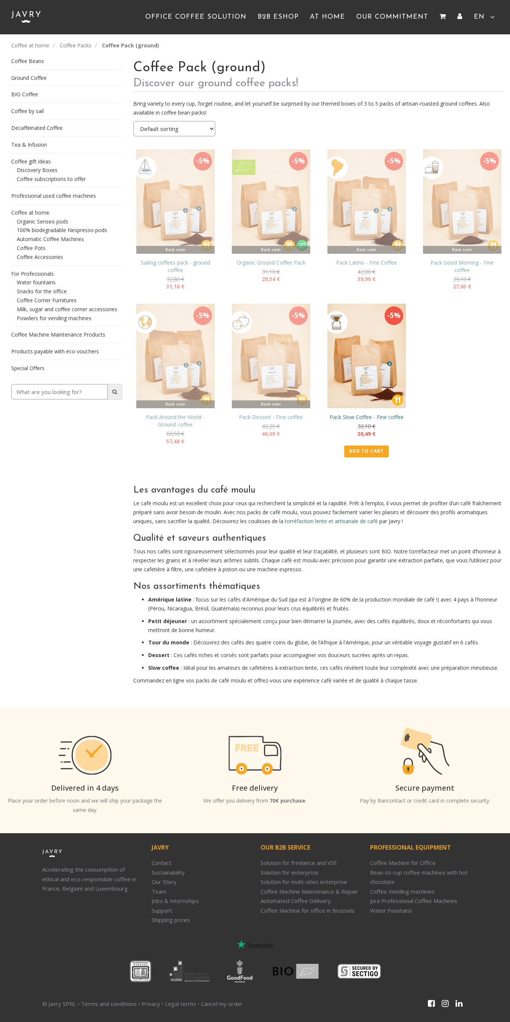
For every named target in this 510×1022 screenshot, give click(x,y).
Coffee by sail (27, 111)
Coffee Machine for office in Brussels (308, 910)
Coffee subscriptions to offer (51, 178)
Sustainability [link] (168, 872)
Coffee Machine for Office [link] (403, 862)
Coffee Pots (31, 247)
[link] (443, 17)
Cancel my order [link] (222, 1003)
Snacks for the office (42, 291)
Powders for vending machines (54, 318)
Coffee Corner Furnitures (47, 300)
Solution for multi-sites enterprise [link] (304, 881)
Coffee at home (30, 45)
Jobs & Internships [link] (175, 900)
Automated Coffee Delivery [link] (296, 900)
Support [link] (162, 910)
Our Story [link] (164, 881)
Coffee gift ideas (31, 161)
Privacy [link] (151, 1003)
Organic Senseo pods (42, 221)
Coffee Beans (27, 61)
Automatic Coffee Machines (50, 239)
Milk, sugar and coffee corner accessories (67, 309)
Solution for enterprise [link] (289, 872)
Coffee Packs (75, 45)
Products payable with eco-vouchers (55, 351)
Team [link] (159, 891)
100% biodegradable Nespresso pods (62, 230)
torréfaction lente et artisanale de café (331, 521)
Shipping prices (171, 919)
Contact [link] (161, 862)
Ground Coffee (29, 77)
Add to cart (366, 451)
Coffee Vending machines (402, 891)
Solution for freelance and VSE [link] (299, 862)
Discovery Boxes (37, 170)
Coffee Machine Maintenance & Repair (309, 891)
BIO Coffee (24, 94)
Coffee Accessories (40, 256)
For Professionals (32, 273)
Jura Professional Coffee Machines (413, 900)
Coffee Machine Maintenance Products (58, 334)
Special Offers (27, 368)
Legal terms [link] (180, 1003)
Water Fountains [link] (391, 910)
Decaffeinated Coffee (37, 127)
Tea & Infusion (29, 144)
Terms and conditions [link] (109, 1003)
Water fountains (36, 282)
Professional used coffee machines (53, 195)
